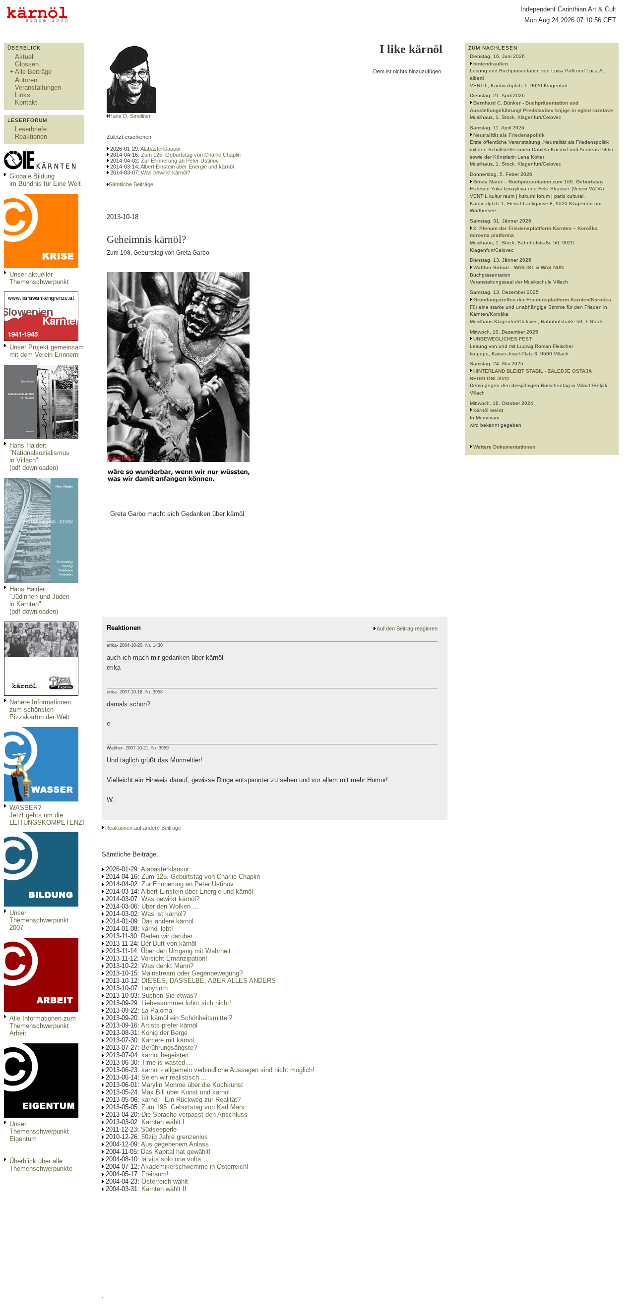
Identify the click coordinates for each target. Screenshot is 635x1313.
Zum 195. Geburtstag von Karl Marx (193, 1107)
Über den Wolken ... (169, 906)
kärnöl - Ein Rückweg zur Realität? (191, 1099)
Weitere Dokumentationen (504, 447)
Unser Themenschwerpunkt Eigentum (39, 1131)
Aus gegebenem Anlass (175, 1144)
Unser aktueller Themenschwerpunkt (39, 278)
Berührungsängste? (169, 1047)
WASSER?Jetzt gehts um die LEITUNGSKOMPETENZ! (46, 815)
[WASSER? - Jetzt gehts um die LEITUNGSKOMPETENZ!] (41, 799)
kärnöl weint (488, 410)
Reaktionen (31, 136)
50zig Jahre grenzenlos (174, 1137)
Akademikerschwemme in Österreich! (195, 1166)
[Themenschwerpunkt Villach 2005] (41, 1115)
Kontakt (26, 102)
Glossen (27, 64)
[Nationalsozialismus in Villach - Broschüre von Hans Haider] (41, 437)
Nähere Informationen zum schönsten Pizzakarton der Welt (40, 709)
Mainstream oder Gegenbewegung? (192, 973)
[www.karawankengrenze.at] (41, 339)
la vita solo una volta (171, 1159)
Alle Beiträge (33, 71)
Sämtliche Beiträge (131, 184)
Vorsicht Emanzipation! (174, 958)
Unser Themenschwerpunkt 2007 (39, 920)
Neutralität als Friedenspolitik (509, 135)
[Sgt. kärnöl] (41, 693)
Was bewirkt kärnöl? (165, 172)
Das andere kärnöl (167, 921)
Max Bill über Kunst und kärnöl (185, 1092)
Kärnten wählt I (163, 1122)
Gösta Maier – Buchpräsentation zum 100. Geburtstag (538, 181)
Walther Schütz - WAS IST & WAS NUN (518, 267)
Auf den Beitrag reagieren (407, 628)
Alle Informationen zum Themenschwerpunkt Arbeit (42, 1026)
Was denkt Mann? (167, 966)
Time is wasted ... (167, 1062)
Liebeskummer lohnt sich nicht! (186, 1003)
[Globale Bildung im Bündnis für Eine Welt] (41, 167)
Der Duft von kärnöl (168, 943)
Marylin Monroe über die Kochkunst (192, 1084)
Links (22, 95)
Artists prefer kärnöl (169, 1025)
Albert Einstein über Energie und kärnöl (187, 167)
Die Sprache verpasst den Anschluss (194, 1114)
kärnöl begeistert (165, 1055)
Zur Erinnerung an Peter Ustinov (180, 161)
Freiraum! (155, 1174)
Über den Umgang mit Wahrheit (186, 951)
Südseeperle (159, 1129)
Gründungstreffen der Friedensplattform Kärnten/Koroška (542, 299)
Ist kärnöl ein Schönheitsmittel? (186, 1018)
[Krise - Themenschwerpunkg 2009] (41, 266)
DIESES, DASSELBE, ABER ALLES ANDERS (208, 980)
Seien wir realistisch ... (174, 1077)
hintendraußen (490, 63)
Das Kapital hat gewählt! (176, 1151)
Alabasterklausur (160, 149)
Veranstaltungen (38, 87)
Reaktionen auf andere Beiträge (143, 828)
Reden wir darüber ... (170, 936)
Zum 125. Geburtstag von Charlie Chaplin (191, 155)
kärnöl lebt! (157, 928)
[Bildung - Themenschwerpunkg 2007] (41, 904)
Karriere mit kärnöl (167, 1040)
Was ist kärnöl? (163, 913)
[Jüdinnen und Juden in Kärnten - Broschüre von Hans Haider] (41, 580)
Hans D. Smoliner (130, 116)
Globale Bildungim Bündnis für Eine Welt (45, 179)
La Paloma (156, 1010)
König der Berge (164, 1032)
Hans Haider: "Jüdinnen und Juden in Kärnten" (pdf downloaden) (39, 600)
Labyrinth (154, 988)
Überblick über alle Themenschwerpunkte (40, 1164)
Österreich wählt (164, 1181)
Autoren (26, 80)
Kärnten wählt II (164, 1189)
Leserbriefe (31, 129)
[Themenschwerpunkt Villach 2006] (41, 1010)
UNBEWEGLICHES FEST (502, 339)
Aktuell (25, 56)
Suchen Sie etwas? (169, 995)
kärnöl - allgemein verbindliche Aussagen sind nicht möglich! (228, 1070)
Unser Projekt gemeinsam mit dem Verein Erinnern (46, 350)
